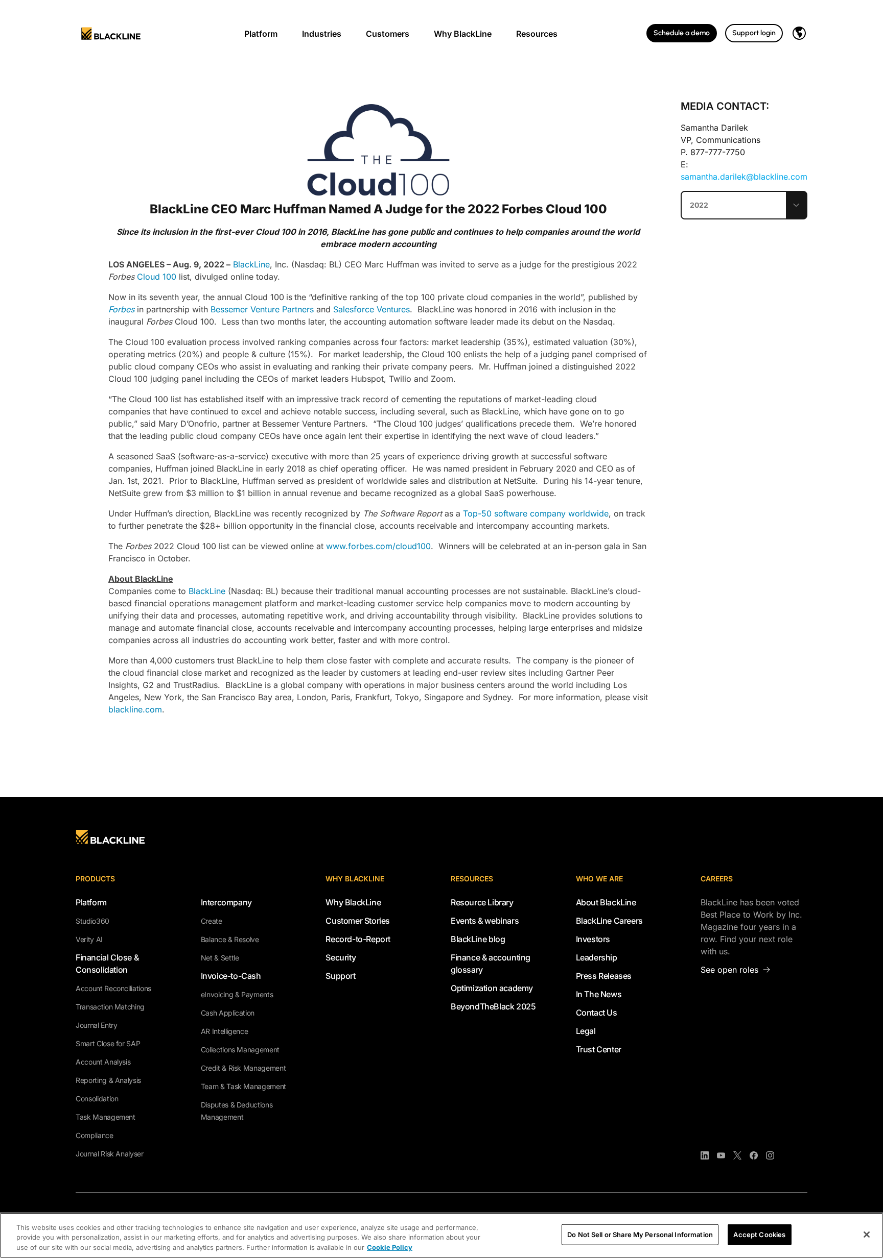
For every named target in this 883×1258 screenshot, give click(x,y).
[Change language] (799, 33)
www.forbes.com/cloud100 (378, 546)
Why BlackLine (463, 34)
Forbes (122, 309)
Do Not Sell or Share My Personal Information (640, 1234)
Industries (321, 34)
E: (744, 170)
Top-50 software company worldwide (536, 513)
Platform (260, 34)
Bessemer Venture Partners (261, 309)
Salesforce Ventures (371, 309)
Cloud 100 (156, 277)
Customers (387, 34)
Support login (754, 33)
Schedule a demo (682, 33)
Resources (536, 34)
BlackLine (251, 264)
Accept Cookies (759, 1234)
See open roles (729, 970)
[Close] (866, 1234)
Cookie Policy (389, 1247)
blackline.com (135, 709)
